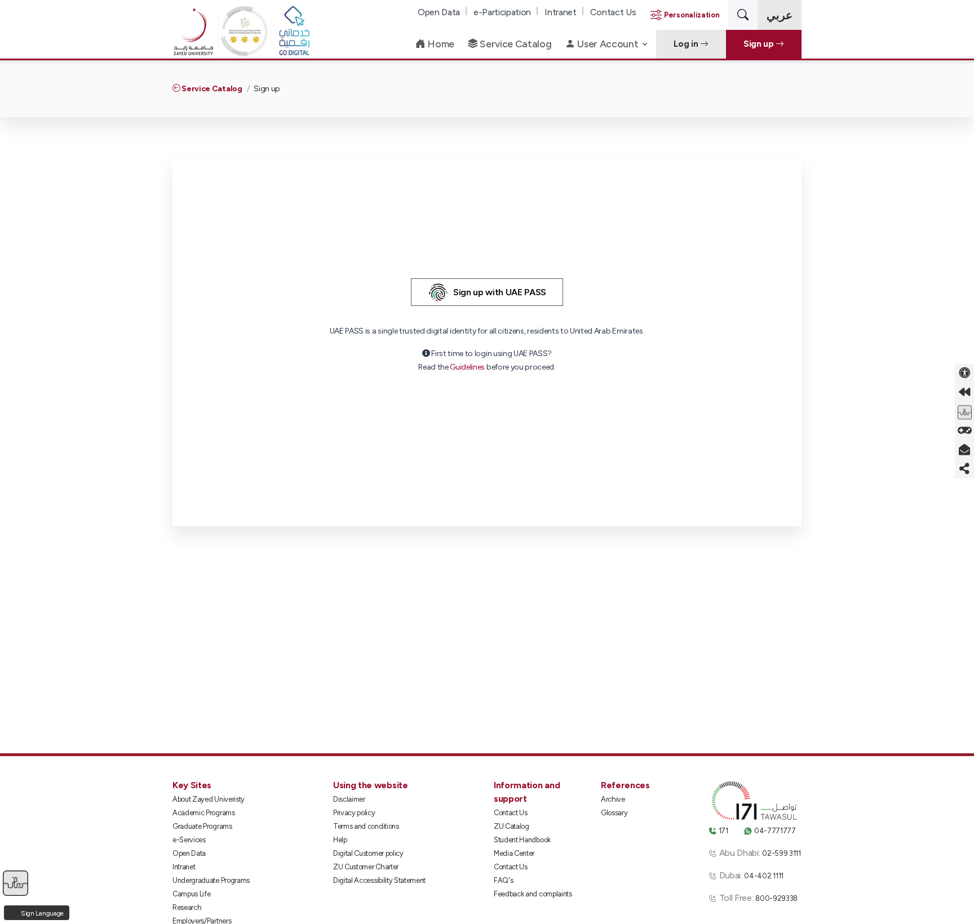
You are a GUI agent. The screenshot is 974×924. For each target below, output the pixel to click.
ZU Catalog (511, 826)
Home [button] (440, 44)
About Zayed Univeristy (208, 799)
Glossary (614, 812)
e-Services (189, 840)
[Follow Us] (964, 468)
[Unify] (193, 44)
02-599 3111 (781, 853)
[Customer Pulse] (964, 411)
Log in (687, 44)
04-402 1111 (763, 876)
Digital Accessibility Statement (379, 880)
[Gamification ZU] (964, 430)
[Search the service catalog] (743, 15)
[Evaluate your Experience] (15, 882)
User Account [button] (607, 44)
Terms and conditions (366, 826)
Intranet (560, 12)
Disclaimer (349, 799)
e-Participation (502, 12)
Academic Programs (203, 812)
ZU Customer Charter (366, 867)
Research (186, 907)
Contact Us (613, 12)
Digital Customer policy (368, 853)
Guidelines (467, 367)
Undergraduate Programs (211, 880)
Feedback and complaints (533, 894)
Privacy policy (354, 812)
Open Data (439, 12)
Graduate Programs (202, 826)
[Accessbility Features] (964, 373)
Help (340, 840)
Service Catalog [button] (515, 44)
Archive (613, 799)
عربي (780, 15)
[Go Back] (964, 392)
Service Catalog (211, 89)
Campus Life (191, 894)
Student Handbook (522, 840)
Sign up (759, 44)
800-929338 (776, 898)
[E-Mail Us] (964, 449)
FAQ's (503, 880)
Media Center (514, 853)
